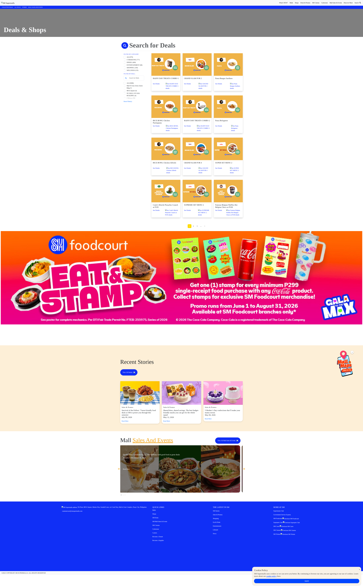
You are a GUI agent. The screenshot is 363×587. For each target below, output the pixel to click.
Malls (154, 510)
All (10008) (130, 83)
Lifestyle (215, 530)
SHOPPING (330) (132, 67)
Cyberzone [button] (324, 3)
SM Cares (276, 526)
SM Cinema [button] (315, 3)
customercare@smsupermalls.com (72, 511)
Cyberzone (155, 529)
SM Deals (155, 518)
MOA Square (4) (132, 90)
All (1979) (130, 57)
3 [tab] (125, 495)
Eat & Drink (216, 522)
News (214, 533)
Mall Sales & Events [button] (336, 3)
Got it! (307, 581)
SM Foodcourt (277, 518)
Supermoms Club (278, 511)
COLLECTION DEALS (7, 7)
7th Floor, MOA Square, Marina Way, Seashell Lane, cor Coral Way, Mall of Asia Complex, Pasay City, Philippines (112, 507)
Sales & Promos (217, 514)
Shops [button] (297, 3)
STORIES (24, 7)
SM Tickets (277, 534)
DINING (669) (131, 62)
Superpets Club (278, 522)
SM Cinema (156, 525)
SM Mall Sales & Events (159, 521)
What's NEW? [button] (283, 3)
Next (244, 469)
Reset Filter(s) (128, 101)
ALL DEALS (17, 7)
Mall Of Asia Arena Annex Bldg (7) (135, 87)
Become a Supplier (158, 540)
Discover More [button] (348, 3)
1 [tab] (121, 495)
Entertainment (217, 526)
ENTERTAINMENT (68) (134, 65)
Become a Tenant (157, 536)
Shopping (216, 518)
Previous (119, 469)
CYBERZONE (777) (133, 60)
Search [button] (357, 3)
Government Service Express (282, 514)
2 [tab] (123, 495)
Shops (154, 514)
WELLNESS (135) (132, 70)
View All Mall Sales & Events (227, 440)
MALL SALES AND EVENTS (35, 7)
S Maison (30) (131, 98)
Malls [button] (291, 3)
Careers (154, 533)
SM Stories (216, 511)
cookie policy (271, 576)
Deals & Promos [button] (305, 3)
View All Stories (128, 372)
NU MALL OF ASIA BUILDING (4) (133, 94)
